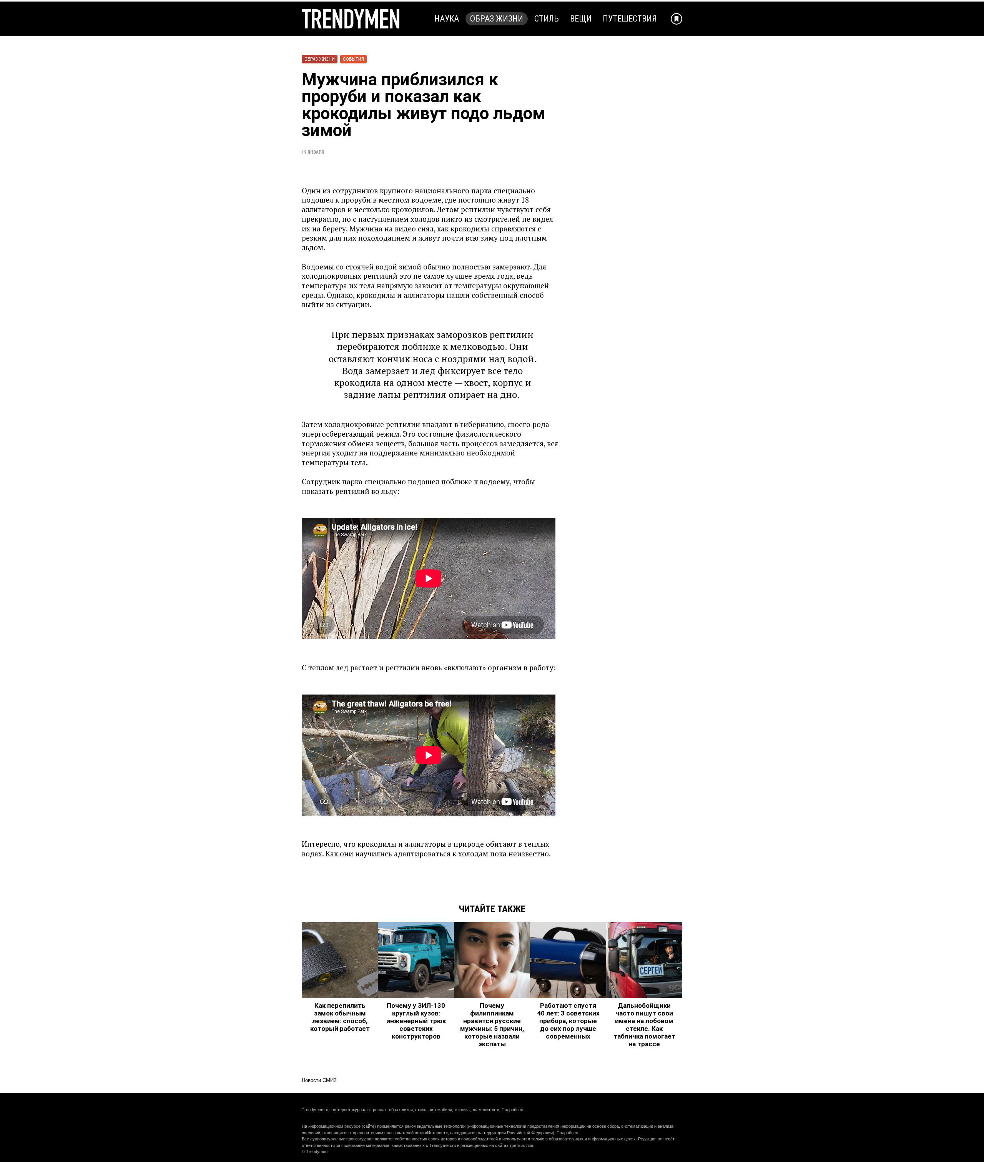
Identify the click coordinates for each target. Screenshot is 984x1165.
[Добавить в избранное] (676, 19)
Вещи (581, 18)
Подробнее (512, 1109)
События (353, 59)
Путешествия (630, 18)
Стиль (546, 18)
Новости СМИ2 (319, 1080)
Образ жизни (496, 18)
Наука (446, 18)
